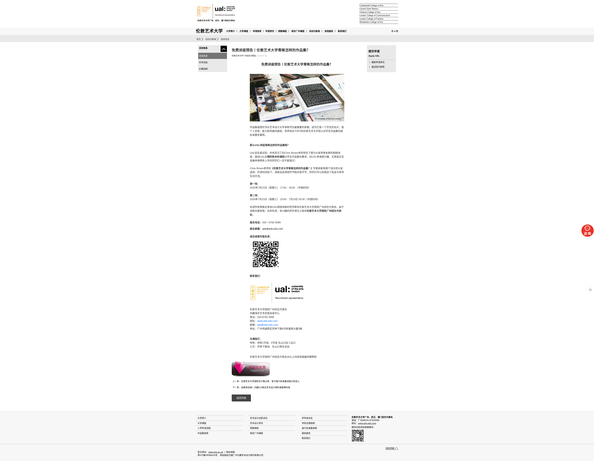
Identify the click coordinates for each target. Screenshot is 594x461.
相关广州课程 (256, 433)
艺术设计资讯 (256, 423)
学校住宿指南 (308, 423)
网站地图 (230, 452)
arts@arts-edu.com (272, 228)
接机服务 (306, 433)
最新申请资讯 (378, 62)
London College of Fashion (371, 19)
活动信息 (203, 56)
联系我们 (342, 31)
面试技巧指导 (378, 67)
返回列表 (241, 398)
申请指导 (257, 31)
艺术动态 (203, 62)
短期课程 (282, 31)
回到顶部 (390, 448)
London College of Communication (374, 15)
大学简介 (230, 31)
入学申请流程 (204, 428)
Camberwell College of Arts (371, 5)
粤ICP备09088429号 (207, 455)
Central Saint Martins (368, 9)
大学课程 (243, 31)
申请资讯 (269, 31)
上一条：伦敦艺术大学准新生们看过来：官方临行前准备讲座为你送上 (266, 381)
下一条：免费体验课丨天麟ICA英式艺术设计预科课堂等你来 (261, 387)
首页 (198, 39)
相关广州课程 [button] (297, 31)
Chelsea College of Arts (370, 12)
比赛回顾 (203, 69)
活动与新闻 (210, 39)
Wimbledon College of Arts (371, 22)
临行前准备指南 (309, 428)
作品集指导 (203, 433)
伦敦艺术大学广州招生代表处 (244, 56)
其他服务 (329, 31)
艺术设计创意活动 (258, 418)
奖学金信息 (307, 418)
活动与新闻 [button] (314, 31)
